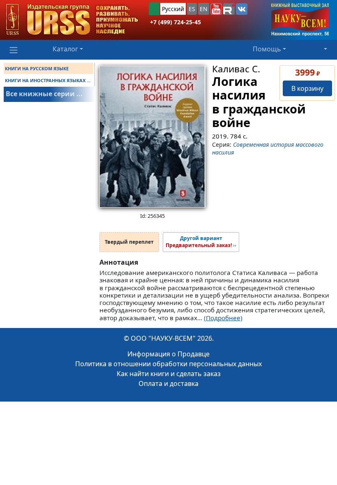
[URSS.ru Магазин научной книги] (72, 20)
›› (201, 242)
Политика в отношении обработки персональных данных (168, 363)
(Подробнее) (223, 318)
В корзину (307, 88)
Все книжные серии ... (44, 93)
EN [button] (204, 9)
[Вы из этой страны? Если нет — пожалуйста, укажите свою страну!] (154, 8)
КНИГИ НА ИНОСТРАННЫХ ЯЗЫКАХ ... (47, 80)
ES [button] (192, 9)
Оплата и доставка (168, 383)
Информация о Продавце (168, 353)
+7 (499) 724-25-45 (175, 22)
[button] (216, 9)
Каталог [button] (65, 48)
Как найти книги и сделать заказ (169, 373)
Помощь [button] (267, 48)
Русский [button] (173, 9)
